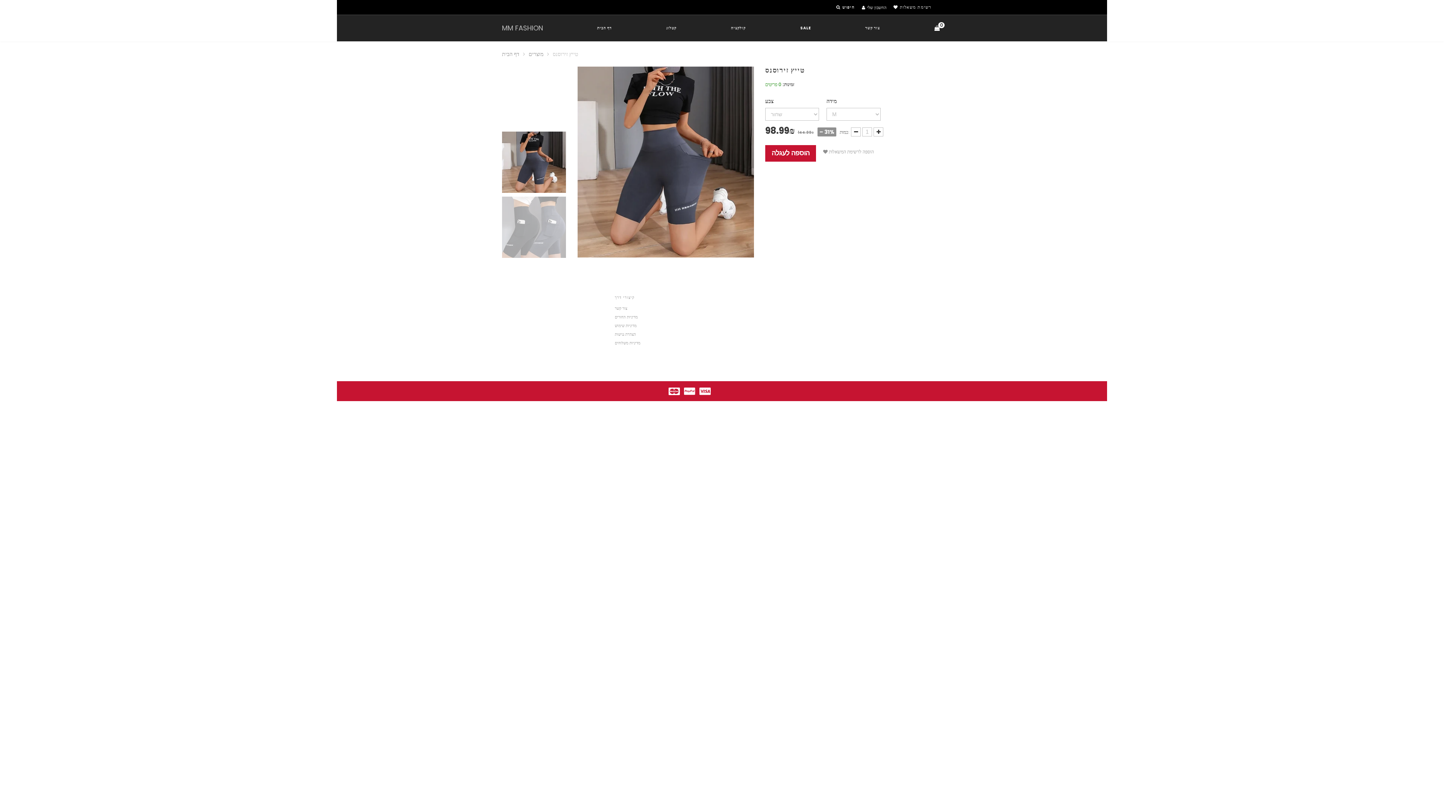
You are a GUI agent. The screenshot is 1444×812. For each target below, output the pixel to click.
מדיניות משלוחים (627, 343)
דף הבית (604, 28)
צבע (769, 101)
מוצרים (536, 54)
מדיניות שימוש (626, 326)
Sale (805, 28)
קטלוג (671, 28)
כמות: (844, 132)
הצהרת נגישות (625, 334)
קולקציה (738, 28)
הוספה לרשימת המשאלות (851, 151)
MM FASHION (522, 28)
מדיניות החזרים (626, 317)
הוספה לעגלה (791, 153)
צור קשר (872, 28)
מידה (832, 101)
